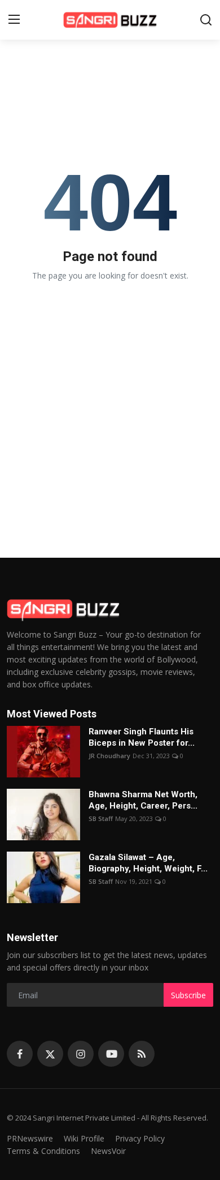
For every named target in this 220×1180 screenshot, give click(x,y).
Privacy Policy (140, 1138)
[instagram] (81, 1054)
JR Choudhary (109, 755)
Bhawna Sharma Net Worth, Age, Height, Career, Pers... (143, 800)
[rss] (142, 1054)
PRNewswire (30, 1138)
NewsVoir (108, 1150)
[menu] (14, 19)
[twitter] (50, 1054)
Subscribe (188, 995)
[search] (206, 19)
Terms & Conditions (43, 1150)
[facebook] (20, 1054)
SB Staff (101, 818)
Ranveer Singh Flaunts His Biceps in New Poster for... (142, 737)
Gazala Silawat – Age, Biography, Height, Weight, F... (148, 863)
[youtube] (111, 1054)
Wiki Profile (84, 1138)
